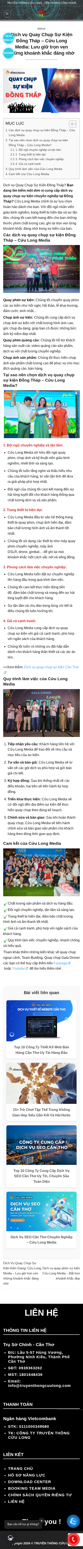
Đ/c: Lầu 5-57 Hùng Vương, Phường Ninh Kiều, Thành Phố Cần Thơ (39, 1357)
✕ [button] (41, 1520)
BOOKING (8, 53)
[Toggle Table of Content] (70, 124)
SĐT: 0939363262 (25, 1368)
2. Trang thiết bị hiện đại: (31, 154)
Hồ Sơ (8, 37)
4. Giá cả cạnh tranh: (29, 163)
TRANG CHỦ (20, 1468)
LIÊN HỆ (16, 1501)
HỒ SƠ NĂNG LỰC (26, 1475)
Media (41, 28)
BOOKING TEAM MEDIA (32, 1488)
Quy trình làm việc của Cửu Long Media (35, 169)
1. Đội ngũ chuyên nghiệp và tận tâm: (39, 149)
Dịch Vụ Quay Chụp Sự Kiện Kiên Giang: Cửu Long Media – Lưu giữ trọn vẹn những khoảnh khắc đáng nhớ (22, 1273)
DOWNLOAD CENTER (29, 1482)
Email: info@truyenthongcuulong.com (39, 1383)
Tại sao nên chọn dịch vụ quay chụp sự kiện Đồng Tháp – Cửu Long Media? (38, 142)
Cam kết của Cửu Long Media (29, 174)
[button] (10, 1538)
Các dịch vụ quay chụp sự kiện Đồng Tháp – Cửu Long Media (42, 132)
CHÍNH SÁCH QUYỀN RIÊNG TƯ (40, 1495)
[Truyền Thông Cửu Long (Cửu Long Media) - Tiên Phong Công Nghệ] (41, 14)
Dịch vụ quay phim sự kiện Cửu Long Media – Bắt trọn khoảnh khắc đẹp (61, 1273)
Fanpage (60, 963)
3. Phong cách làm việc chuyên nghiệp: (40, 159)
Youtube (18, 968)
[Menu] (7, 14)
